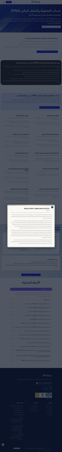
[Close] (52, 207)
